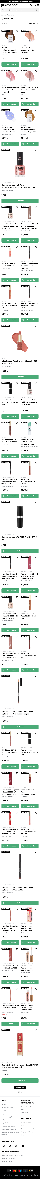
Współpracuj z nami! (27, 1129)
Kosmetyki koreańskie (8, 1126)
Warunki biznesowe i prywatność (12, 1155)
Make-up (4, 1104)
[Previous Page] (13, 1092)
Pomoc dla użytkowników (29, 1106)
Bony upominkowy (27, 1132)
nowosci (11, 15)
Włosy (3, 1110)
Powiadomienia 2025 (8, 1158)
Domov (4, 15)
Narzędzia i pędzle (7, 1117)
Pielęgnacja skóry (7, 1107)
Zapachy (4, 1113)
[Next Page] (27, 1092)
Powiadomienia (6, 1161)
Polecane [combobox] (32, 23)
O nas (22, 1135)
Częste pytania (26, 1122)
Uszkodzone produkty (8, 1129)
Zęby (3, 1120)
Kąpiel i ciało (5, 1123)
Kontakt (23, 1126)
